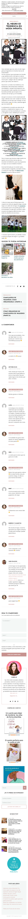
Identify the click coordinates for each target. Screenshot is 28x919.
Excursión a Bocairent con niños (7, 276)
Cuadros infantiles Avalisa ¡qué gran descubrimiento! (19, 257)
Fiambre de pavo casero (9, 893)
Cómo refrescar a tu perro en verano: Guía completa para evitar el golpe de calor (15, 841)
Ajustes (14, 16)
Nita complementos (17, 147)
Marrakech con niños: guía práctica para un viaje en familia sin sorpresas (15, 832)
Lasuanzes (22, 206)
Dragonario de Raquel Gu (6, 257)
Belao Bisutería (14, 154)
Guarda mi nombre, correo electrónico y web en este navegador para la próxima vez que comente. (14, 648)
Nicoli (21, 142)
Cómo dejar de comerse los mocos (12, 904)
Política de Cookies (18, 10)
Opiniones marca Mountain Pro (11, 888)
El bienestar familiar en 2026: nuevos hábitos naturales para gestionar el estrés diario (15, 822)
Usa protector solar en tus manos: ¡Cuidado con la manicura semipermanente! (15, 850)
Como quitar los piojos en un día (11, 890)
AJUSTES (14, 9)
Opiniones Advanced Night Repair (12, 892)
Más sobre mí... (14, 693)
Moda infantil (13, 35)
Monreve (19, 155)
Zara (17, 145)
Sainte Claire (16, 149)
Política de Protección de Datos (11, 908)
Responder (11, 344)
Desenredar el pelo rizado (10, 895)
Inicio (7, 35)
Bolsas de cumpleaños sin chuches (12, 902)
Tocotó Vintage (21, 143)
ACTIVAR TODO (14, 13)
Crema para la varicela (9, 897)
